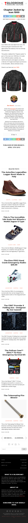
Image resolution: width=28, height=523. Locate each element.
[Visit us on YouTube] (10, 511)
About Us (4, 465)
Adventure (8, 288)
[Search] (24, 449)
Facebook (23, 459)
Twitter (24, 462)
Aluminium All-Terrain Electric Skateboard (21, 438)
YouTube (24, 465)
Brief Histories (6, 462)
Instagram (23, 467)
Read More (4, 211)
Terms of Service (16, 516)
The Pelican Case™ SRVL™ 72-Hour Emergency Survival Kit (14, 352)
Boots (8, 199)
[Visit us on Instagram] (16, 444)
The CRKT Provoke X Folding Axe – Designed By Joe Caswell (14, 307)
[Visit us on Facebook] (9, 444)
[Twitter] (16, 134)
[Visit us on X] (12, 444)
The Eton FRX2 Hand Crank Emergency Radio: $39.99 (14, 262)
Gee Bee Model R (8, 438)
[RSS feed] (2, 3)
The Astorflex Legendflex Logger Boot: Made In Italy (14, 174)
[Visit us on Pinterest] (15, 511)
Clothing (14, 199)
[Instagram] (12, 134)
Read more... (22, 496)
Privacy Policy (6, 516)
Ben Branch (12, 19)
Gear (20, 199)
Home (3, 459)
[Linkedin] (14, 134)
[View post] (14, 188)
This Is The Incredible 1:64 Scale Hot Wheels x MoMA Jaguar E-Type (14, 219)
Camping (15, 288)
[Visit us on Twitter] (12, 511)
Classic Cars (12, 244)
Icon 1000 (16, 67)
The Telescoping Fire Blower (14, 396)
